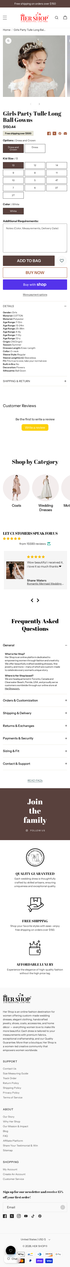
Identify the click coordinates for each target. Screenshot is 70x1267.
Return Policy (11, 1083)
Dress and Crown (13, 148)
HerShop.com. (12, 688)
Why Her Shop (11, 1121)
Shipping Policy (12, 1087)
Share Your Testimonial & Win (20, 1145)
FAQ (5, 1135)
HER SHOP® (39, 1246)
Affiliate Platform (13, 1140)
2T (13, 195)
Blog (5, 1131)
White (13, 211)
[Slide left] (30, 104)
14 (57, 165)
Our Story (8, 1116)
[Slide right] (39, 104)
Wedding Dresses (45, 507)
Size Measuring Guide (15, 1073)
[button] (5, 17)
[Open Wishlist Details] (11, 1250)
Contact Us (9, 1068)
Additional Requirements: (20, 221)
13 (13, 165)
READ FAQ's (35, 780)
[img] (35, 538)
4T (56, 180)
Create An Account (14, 1174)
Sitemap (8, 1150)
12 (35, 165)
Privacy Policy (11, 1092)
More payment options (35, 294)
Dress (35, 147)
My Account (10, 1169)
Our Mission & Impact (15, 1126)
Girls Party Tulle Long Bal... (30, 30)
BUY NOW (35, 272)
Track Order (10, 1078)
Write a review (35, 427)
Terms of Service (12, 1097)
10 (13, 180)
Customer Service (13, 1178)
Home (6, 30)
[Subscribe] (62, 1207)
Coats (16, 505)
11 (57, 172)
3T (56, 187)
